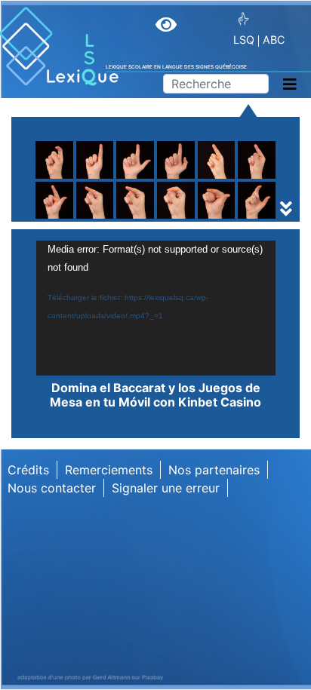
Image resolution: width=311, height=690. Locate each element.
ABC (274, 39)
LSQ (243, 39)
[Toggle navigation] (290, 84)
